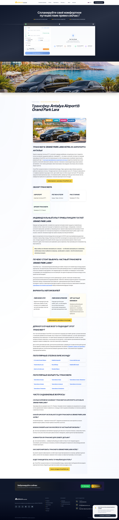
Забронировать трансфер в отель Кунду (60, 320)
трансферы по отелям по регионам (42, 285)
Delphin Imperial (56, 360)
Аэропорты (56, 2)
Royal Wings (55, 364)
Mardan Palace (55, 369)
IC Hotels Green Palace (40, 360)
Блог (69, 2)
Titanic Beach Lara (38, 364)
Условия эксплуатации (65, 504)
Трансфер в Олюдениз (58, 388)
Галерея (47, 508)
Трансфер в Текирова (39, 388)
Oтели (49, 2)
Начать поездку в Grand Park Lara (59, 469)
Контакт (74, 2)
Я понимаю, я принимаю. (105, 515)
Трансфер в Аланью (57, 384)
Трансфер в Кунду (39, 379)
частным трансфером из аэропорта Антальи (55, 160)
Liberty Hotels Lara (39, 369)
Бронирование (99, 2)
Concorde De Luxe (75, 360)
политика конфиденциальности (65, 501)
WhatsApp (86, 486)
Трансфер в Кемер (39, 384)
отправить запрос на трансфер (76, 346)
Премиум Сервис (49, 502)
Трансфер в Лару (56, 379)
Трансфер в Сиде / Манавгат (77, 379)
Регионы (63, 2)
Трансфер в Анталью (75, 384)
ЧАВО (62, 506)
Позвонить (97, 486)
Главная (47, 500)
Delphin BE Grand (74, 364)
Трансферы (48, 504)
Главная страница (42, 2)
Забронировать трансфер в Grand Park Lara (59, 181)
